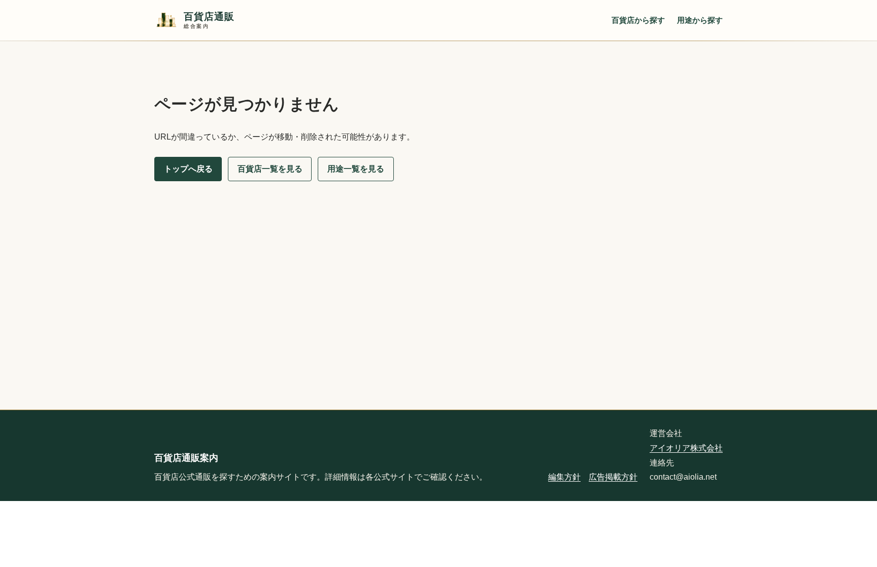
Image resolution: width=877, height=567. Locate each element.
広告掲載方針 (613, 477)
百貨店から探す (638, 20)
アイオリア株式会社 (686, 448)
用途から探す (700, 20)
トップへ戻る (188, 168)
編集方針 (564, 477)
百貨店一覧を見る (270, 168)
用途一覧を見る (355, 168)
